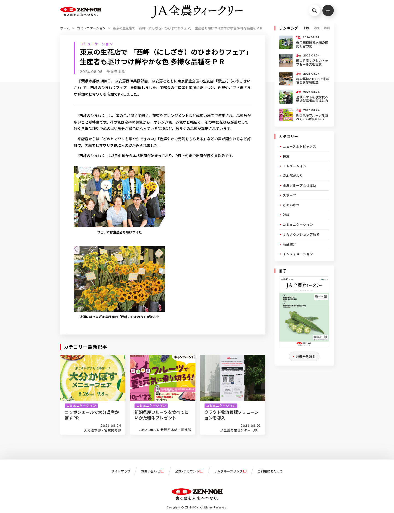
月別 (327, 28)
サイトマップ (120, 471)
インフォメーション (298, 254)
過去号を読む (306, 356)
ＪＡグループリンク (228, 471)
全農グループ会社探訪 (299, 185)
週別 (317, 28)
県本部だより (293, 175)
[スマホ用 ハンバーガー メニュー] (328, 10)
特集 (286, 156)
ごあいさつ (291, 205)
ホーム (65, 28)
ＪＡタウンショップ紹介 (301, 234)
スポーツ (289, 195)
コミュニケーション (91, 28)
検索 (314, 10)
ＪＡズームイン (294, 166)
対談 (286, 214)
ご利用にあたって (270, 471)
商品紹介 (289, 244)
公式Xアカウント (187, 471)
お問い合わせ (150, 471)
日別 (307, 28)
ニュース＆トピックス (299, 146)
